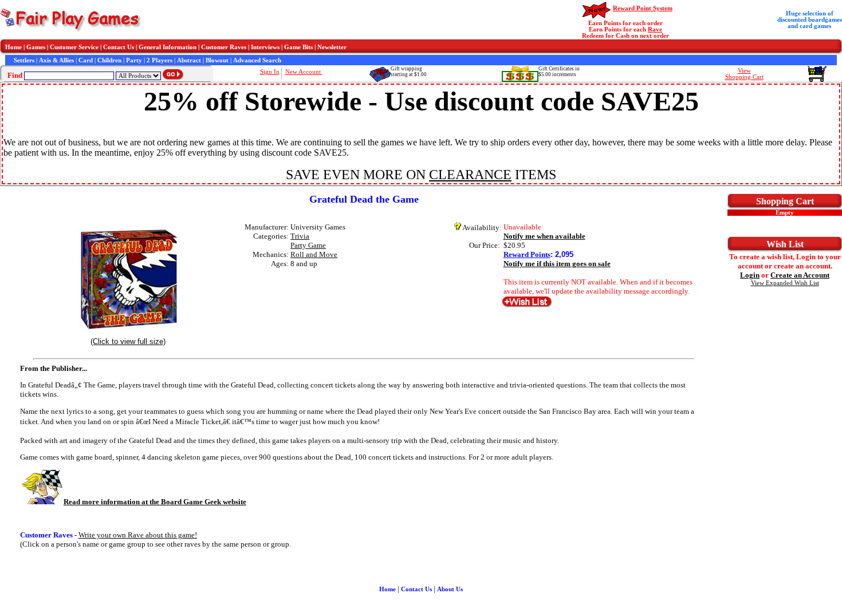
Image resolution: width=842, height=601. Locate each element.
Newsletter (332, 47)
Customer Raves (223, 47)
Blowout (217, 60)
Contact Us (118, 47)
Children (109, 60)
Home (13, 47)
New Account (303, 72)
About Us (450, 589)
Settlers (24, 60)
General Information (167, 47)
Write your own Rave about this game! (137, 535)
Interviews (265, 47)
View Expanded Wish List (785, 283)
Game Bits (298, 47)
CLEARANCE (470, 174)
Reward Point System (642, 8)
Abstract (189, 60)
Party (134, 60)
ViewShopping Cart (744, 74)
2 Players (159, 60)
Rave (655, 29)
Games (35, 47)
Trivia (299, 236)
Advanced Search (257, 60)
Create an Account (799, 275)
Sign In (270, 72)
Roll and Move (313, 254)
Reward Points (526, 254)
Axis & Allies (56, 60)
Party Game (308, 245)
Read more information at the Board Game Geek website (155, 501)
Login (750, 275)
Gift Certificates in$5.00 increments (559, 71)
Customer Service (74, 47)
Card (85, 60)
